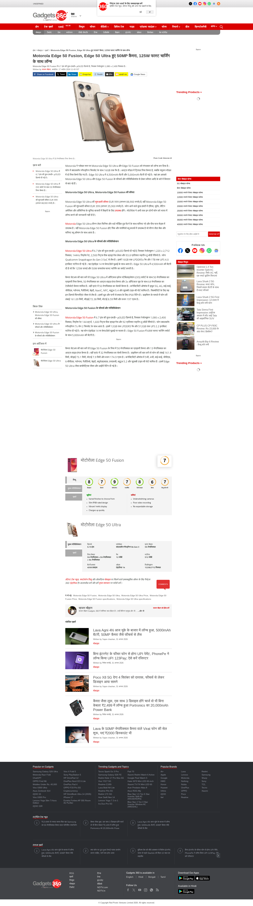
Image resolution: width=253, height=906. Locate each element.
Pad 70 (131, 771)
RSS (71, 873)
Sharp (204, 778)
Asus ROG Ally (134, 791)
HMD (163, 781)
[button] (218, 855)
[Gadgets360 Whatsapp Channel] (209, 250)
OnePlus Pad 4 (70, 784)
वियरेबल (150, 32)
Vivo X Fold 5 (70, 771)
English (129, 877)
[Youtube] (194, 250)
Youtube (140, 889)
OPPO (184, 791)
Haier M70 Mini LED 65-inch (141, 781)
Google (164, 778)
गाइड (132, 26)
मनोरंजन (69, 32)
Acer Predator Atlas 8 (137, 787)
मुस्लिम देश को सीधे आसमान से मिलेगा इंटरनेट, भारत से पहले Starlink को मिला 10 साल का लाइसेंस (154, 853)
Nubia (184, 784)
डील (187, 26)
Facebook (128, 889)
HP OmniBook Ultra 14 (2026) (77, 794)
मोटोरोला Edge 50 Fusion (102, 460)
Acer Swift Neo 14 (106, 797)
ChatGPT (37, 778)
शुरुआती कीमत (101, 201)
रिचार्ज (175, 26)
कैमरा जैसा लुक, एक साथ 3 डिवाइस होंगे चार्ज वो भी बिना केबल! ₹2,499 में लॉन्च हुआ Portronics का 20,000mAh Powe (106, 825)
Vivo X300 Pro (39, 797)
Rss (157, 889)
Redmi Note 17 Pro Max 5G (111, 778)
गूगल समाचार (104, 583)
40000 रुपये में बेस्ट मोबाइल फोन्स (190, 224)
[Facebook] (180, 250)
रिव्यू (74, 480)
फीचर (92, 26)
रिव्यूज (82, 26)
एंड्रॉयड (73, 583)
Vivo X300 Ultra (40, 787)
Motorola (70, 223)
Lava (183, 771)
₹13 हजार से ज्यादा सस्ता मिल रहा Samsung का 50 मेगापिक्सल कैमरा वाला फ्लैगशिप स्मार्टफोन (59, 823)
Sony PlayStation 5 (72, 775)
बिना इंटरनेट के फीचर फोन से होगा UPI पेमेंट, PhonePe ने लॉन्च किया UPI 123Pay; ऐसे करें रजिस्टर (201, 853)
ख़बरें (46, 50)
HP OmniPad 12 (71, 778)
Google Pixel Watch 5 (137, 778)
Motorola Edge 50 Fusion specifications (96, 599)
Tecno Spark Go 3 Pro (108, 771)
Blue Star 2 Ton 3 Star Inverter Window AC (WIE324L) (138, 804)
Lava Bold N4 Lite (106, 787)
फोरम (164, 26)
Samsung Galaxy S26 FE (110, 775)
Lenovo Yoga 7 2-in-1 (108, 800)
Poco (183, 794)
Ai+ (162, 771)
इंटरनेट (128, 32)
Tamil (162, 877)
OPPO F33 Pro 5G (72, 787)
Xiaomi (205, 791)
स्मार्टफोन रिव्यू (86, 579)
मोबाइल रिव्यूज (183, 262)
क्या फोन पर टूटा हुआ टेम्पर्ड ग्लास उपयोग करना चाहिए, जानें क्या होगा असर (105, 851)
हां (150, 12)
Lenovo (184, 775)
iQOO (163, 794)
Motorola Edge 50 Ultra (78, 250)
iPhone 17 (68, 797)
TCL (204, 784)
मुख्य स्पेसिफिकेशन (74, 488)
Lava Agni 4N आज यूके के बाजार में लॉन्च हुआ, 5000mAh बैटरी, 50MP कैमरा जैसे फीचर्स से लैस (154, 825)
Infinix (163, 791)
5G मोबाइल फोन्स (183, 183)
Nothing (184, 781)
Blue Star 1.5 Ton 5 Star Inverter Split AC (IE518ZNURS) (139, 796)
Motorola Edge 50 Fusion (79, 317)
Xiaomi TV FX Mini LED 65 (140, 784)
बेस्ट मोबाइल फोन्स (183, 188)
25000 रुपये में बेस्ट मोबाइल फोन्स (190, 211)
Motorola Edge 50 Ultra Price (134, 595)
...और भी (141, 611)
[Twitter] (187, 250)
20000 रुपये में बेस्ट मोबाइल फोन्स (190, 206)
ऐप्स (59, 32)
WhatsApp (151, 889)
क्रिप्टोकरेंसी (201, 26)
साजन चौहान (46, 69)
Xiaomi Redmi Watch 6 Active (141, 775)
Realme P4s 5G (105, 791)
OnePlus (185, 787)
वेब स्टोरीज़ (163, 32)
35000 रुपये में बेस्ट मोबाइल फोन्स (190, 220)
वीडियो (104, 26)
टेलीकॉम (106, 32)
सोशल (139, 32)
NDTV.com (102, 887)
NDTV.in (101, 890)
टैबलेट (49, 32)
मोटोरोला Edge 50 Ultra (101, 525)
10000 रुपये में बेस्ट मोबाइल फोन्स (190, 192)
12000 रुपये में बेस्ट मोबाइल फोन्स (190, 197)
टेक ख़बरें (48, 26)
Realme (184, 797)
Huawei (164, 787)
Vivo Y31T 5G (104, 781)
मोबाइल (38, 32)
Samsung (206, 775)
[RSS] (218, 3)
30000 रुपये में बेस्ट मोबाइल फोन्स (190, 215)
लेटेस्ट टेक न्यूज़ (71, 579)
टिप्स (95, 32)
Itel (162, 797)
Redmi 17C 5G (105, 794)
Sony (204, 781)
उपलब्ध (118, 210)
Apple (163, 775)
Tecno (204, 787)
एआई (64, 26)
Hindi (140, 877)
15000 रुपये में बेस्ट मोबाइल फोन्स (190, 201)
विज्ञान (117, 32)
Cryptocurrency (71, 791)
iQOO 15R (37, 806)
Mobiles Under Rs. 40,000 (45, 784)
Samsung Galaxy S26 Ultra (45, 771)
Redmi (205, 771)
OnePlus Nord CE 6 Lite (75, 781)
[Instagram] (201, 250)
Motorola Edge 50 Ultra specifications (134, 599)
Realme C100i (104, 784)
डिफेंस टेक (119, 26)
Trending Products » (189, 92)
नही (140, 12)
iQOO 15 (37, 794)
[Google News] (216, 250)
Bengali (151, 877)
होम (37, 26)
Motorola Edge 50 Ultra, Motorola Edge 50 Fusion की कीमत (47, 315)
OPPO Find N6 (40, 781)
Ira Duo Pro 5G (105, 804)
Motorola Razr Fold (42, 775)
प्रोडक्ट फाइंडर (147, 26)
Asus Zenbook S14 (41, 791)
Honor (163, 784)
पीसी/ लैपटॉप (83, 32)
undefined (38, 4)
